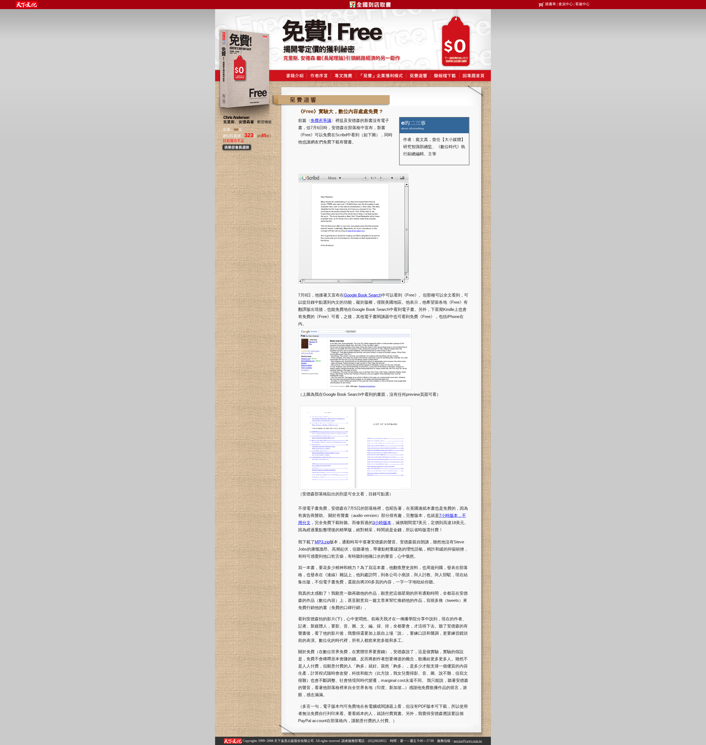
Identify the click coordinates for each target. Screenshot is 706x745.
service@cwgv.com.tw (468, 741)
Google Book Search (362, 295)
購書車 (550, 4)
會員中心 (565, 4)
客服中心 (582, 4)
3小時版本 (382, 522)
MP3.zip (322, 542)
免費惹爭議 (321, 120)
